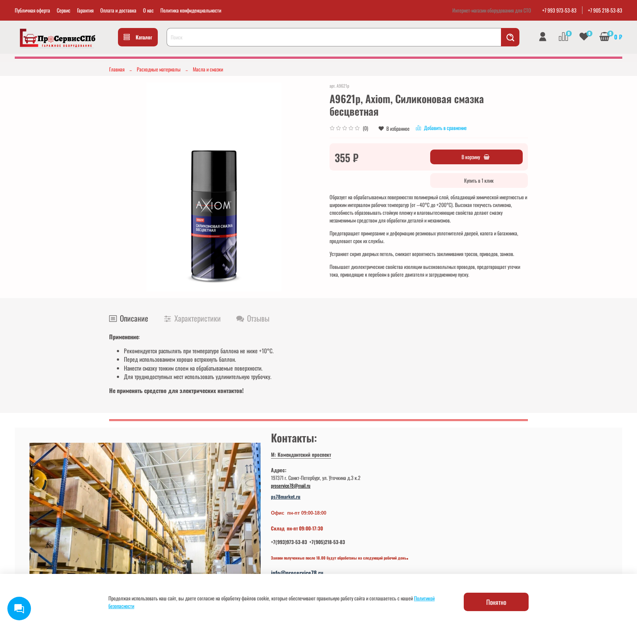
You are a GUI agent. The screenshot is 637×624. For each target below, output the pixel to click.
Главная (117, 69)
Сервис (63, 10)
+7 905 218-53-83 (605, 10)
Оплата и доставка (118, 10)
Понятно (496, 602)
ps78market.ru (285, 496)
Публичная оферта (32, 10)
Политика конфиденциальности (190, 10)
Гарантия (85, 10)
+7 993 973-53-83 (559, 10)
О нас (148, 10)
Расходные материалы (159, 69)
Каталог (144, 37)
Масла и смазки (208, 69)
